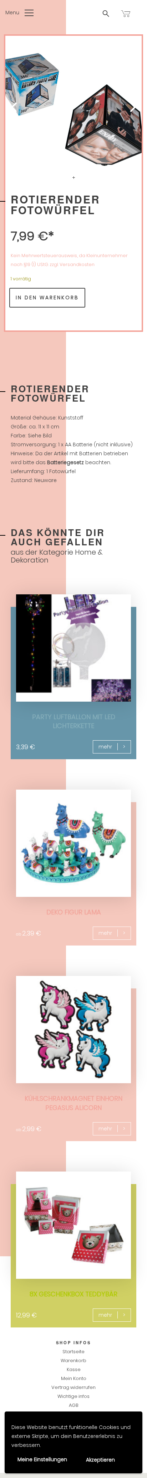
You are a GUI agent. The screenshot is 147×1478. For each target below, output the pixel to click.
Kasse (74, 1369)
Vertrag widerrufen (73, 1387)
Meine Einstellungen (42, 1459)
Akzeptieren (100, 1459)
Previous (23, 109)
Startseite (73, 1351)
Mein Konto (73, 1378)
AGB (73, 1405)
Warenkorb (73, 1360)
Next (123, 109)
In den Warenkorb (47, 297)
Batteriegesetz (65, 462)
